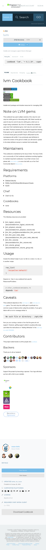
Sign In (40, 6)
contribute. (34, 342)
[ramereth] (5, 456)
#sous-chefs (19, 164)
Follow (24, 44)
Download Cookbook (23, 512)
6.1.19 (22, 40)
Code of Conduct (11, 543)
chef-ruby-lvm (26, 303)
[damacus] (11, 456)
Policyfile (7, 56)
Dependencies (14, 72)
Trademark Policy (26, 544)
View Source (23, 470)
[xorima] (18, 456)
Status (35, 544)
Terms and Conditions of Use (25, 543)
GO (38, 17)
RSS (6, 31)
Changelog (22, 72)
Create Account (26, 6)
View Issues (23, 475)
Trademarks (10, 537)
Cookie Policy (15, 544)
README (6, 72)
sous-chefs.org (14, 161)
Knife (21, 56)
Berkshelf (15, 56)
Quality (31, 73)
